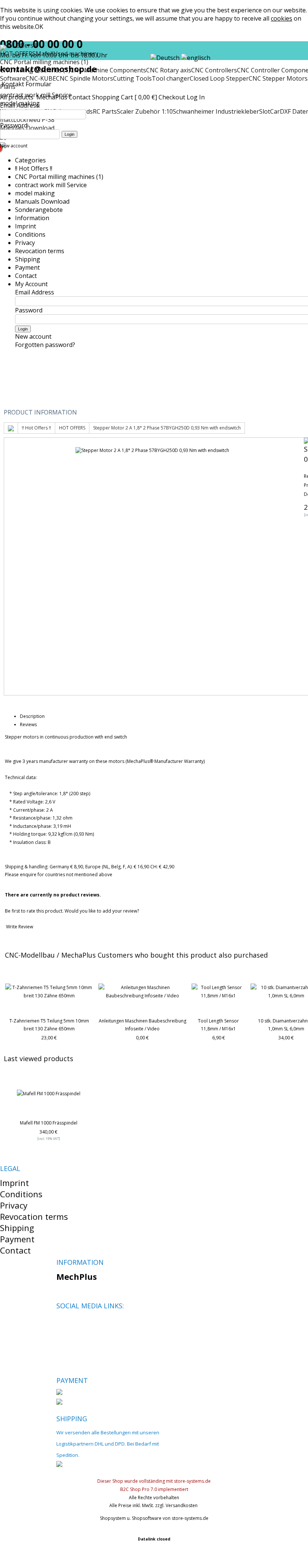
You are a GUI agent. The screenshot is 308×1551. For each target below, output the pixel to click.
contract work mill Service (51, 185)
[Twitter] (74, 1323)
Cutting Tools (132, 78)
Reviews (28, 724)
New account (13, 146)
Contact (80, 97)
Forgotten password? (45, 345)
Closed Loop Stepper (219, 78)
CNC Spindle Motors (84, 78)
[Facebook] (61, 1323)
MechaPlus (51, 97)
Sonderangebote (39, 210)
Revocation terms (39, 251)
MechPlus (76, 1276)
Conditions (30, 234)
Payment (27, 267)
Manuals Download (42, 201)
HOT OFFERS (72, 428)
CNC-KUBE (41, 78)
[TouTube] (87, 1323)
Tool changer (171, 78)
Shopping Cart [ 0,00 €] (124, 97)
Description (32, 716)
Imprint (25, 226)
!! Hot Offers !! (33, 168)
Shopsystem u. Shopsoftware (131, 1518)
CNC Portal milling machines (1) (59, 177)
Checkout (172, 97)
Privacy (25, 243)
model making (35, 193)
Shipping (27, 259)
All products (17, 97)
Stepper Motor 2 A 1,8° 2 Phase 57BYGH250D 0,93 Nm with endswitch (167, 428)
